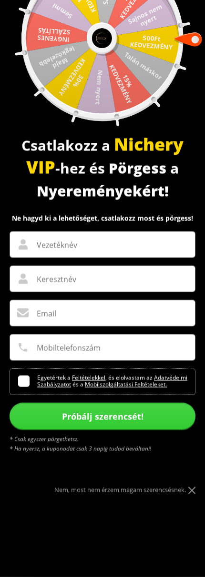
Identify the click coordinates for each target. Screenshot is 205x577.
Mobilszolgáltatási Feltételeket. (126, 384)
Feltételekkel (88, 378)
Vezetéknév (57, 245)
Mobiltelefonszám (69, 348)
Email (46, 314)
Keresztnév (56, 279)
